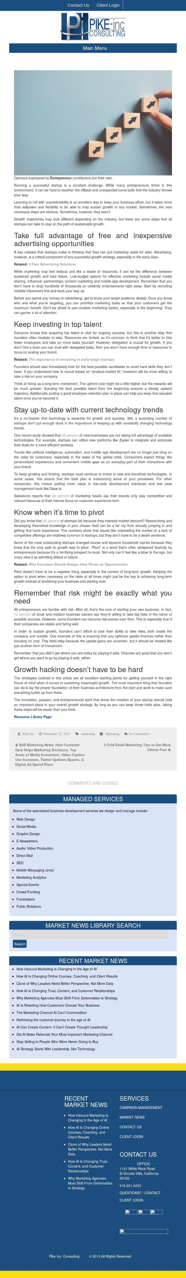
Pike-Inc (28, 734)
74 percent (22, 614)
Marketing (112, 734)
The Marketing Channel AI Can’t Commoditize (51, 1012)
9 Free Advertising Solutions (52, 264)
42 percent (50, 520)
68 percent (59, 495)
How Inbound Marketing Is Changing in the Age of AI (56, 968)
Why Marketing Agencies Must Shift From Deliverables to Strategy (66, 998)
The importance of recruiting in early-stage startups (71, 359)
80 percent (69, 435)
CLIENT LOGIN (131, 1136)
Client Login (108, 5)
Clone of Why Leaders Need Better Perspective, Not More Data (64, 983)
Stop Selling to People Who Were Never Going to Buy (57, 1041)
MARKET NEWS (132, 1117)
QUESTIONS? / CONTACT (140, 1192)
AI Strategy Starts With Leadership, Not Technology (55, 1048)
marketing (88, 734)
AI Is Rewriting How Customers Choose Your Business (58, 1005)
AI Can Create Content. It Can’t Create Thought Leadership (62, 1027)
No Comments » (140, 734)
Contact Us (78, 5)
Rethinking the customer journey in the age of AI (53, 1019)
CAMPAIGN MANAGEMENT (141, 1107)
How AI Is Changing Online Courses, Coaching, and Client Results (67, 976)
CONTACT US (130, 1126)
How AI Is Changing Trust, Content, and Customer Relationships (65, 990)
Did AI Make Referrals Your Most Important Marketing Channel (64, 1034)
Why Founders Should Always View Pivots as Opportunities (78, 564)
